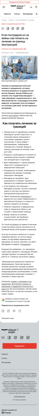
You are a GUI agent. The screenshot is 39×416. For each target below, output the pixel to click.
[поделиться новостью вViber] (14, 311)
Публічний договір (19, 396)
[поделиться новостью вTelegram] (8, 311)
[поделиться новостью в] (3, 28)
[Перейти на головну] (10, 330)
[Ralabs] (9, 412)
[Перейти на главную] (18, 7)
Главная (4, 20)
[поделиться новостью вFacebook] (3, 311)
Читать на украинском (12, 49)
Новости (7, 14)
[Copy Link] (20, 311)
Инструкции (28, 14)
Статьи (17, 14)
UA (31, 7)
